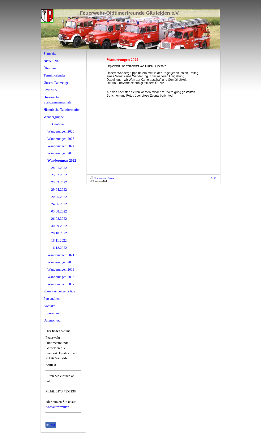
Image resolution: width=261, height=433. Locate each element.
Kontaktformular (56, 407)
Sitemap (111, 178)
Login (213, 178)
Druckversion (100, 178)
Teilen (52, 424)
